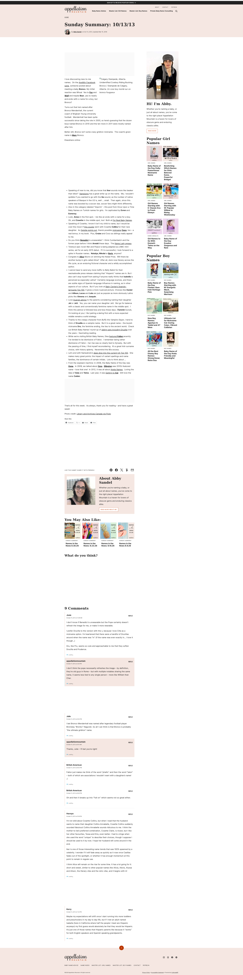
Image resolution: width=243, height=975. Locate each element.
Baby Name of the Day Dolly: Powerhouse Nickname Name (154, 170)
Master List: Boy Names (138, 11)
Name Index (85, 965)
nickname (116, 230)
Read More (152, 131)
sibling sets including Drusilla (114, 330)
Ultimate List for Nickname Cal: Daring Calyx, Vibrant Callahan (170, 323)
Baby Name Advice (99, 11)
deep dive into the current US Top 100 (111, 353)
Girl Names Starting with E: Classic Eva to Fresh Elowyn (154, 208)
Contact (165, 7)
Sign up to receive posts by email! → (121, 2)
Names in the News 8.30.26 (72, 544)
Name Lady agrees (123, 243)
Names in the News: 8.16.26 (107, 544)
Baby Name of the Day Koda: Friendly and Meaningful (170, 354)
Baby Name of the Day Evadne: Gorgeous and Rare (170, 243)
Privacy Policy (146, 972)
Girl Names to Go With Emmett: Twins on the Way (154, 243)
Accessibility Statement (157, 972)
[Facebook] (172, 957)
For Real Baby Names (122, 220)
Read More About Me (109, 509)
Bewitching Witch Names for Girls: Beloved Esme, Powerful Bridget (170, 173)
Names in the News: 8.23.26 (90, 544)
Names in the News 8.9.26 (125, 544)
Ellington (108, 366)
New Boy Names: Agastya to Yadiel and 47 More (154, 323)
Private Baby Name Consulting (161, 11)
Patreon (174, 7)
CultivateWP (175, 972)
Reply (130, 615)
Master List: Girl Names (118, 11)
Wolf (67, 96)
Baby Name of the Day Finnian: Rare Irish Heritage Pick (154, 287)
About (157, 7)
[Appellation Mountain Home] (76, 9)
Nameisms (84, 194)
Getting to (112, 373)
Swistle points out (89, 230)
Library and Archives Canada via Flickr (94, 414)
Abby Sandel (77, 32)
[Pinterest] (176, 957)
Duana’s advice (80, 300)
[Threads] (168, 957)
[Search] (176, 11)
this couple (89, 227)
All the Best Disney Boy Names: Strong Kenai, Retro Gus (154, 355)
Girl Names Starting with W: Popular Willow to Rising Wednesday (170, 209)
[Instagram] (164, 957)
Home (67, 17)
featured (116, 336)
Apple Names (117, 369)
